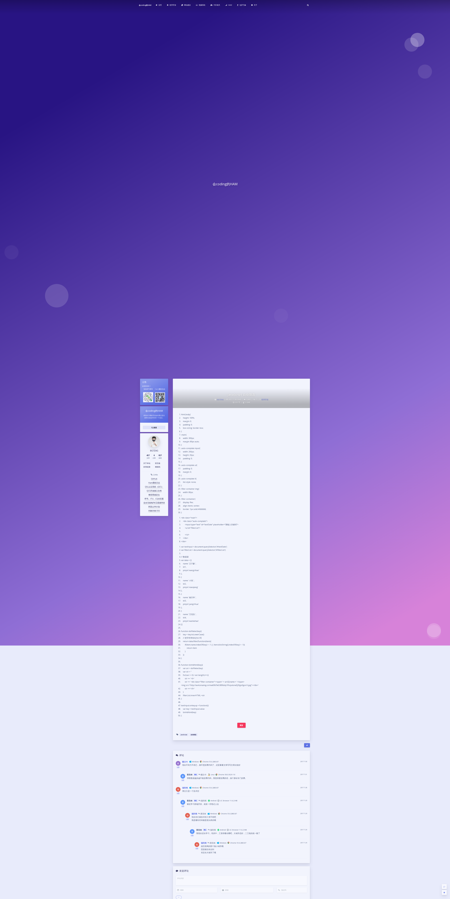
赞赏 (241, 725)
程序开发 (264, 399)
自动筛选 (193, 735)
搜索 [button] (155, 427)
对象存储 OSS (154, 510)
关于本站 (146, 463)
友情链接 (146, 467)
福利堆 (185, 787)
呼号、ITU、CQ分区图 (154, 498)
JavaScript (184, 735)
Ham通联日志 (154, 482)
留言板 (157, 463)
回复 (303, 767)
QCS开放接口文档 (154, 490)
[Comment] (444, 886)
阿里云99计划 (154, 506)
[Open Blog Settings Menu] (444, 892)
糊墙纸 (157, 467)
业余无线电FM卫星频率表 (154, 502)
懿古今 (185, 761)
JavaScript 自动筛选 (241, 394)
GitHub (154, 478)
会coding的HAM (145, 5)
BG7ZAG (220, 399)
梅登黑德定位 (154, 494)
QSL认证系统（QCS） (154, 486)
